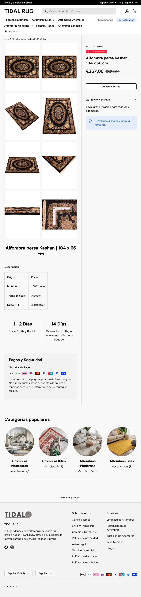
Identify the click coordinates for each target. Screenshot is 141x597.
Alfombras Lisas (122, 461)
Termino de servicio (83, 550)
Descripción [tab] (11, 266)
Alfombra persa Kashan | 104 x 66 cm (29, 39)
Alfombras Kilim (53, 461)
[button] (135, 11)
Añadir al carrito (111, 86)
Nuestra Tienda (45, 26)
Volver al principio (70, 497)
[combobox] (79, 11)
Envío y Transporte (83, 525)
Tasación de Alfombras (120, 535)
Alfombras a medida (70, 26)
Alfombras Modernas (88, 463)
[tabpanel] (40, 291)
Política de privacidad (85, 538)
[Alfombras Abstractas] (19, 441)
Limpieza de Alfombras (121, 519)
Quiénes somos (81, 519)
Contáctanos (105, 20)
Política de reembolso (85, 562)
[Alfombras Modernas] (87, 441)
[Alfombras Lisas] (121, 441)
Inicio (6, 39)
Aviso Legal (79, 544)
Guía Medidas (115, 542)
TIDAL (15, 586)
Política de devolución (85, 556)
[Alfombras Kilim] (53, 441)
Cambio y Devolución (84, 532)
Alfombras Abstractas (19, 463)
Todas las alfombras (16, 20)
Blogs (110, 548)
